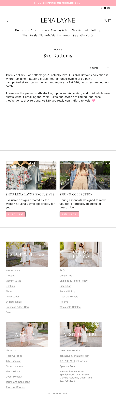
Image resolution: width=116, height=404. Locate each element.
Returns (64, 301)
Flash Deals (29, 35)
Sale (75, 35)
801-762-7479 (67, 361)
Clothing (10, 286)
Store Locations (14, 366)
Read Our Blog (14, 356)
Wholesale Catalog (70, 307)
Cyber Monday (14, 376)
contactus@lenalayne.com (74, 356)
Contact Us (66, 275)
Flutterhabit (47, 35)
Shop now (15, 214)
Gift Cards (87, 35)
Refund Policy (67, 291)
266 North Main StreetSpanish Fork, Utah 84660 (74, 373)
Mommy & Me (60, 30)
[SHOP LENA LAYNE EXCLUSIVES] (31, 175)
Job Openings (13, 361)
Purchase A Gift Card (17, 307)
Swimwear (64, 35)
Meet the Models (69, 296)
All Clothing (93, 30)
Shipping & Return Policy (74, 280)
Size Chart (65, 286)
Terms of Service (15, 387)
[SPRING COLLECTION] (85, 175)
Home (57, 49)
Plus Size (77, 30)
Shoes (9, 291)
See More (69, 214)
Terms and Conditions (18, 382)
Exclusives (22, 30)
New (33, 30)
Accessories (13, 296)
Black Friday (13, 371)
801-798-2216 (67, 380)
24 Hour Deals (14, 301)
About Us (11, 350)
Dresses (44, 30)
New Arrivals (13, 270)
